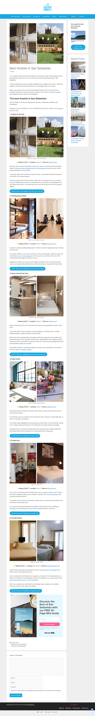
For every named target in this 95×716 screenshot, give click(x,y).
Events (54, 16)
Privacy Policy (76, 708)
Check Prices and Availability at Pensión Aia (24, 513)
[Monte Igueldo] (78, 102)
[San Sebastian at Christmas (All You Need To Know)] (78, 85)
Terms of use (84, 708)
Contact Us (68, 708)
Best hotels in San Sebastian (19, 644)
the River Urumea (25, 349)
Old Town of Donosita (49, 570)
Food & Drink (46, 16)
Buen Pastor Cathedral (24, 168)
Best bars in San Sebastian (18, 646)
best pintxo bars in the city (18, 580)
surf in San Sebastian (25, 256)
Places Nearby (63, 16)
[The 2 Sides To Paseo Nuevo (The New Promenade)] (78, 132)
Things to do (36, 16)
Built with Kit (49, 633)
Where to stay (26, 16)
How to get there (15, 16)
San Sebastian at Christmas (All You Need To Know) (76, 93)
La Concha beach (40, 168)
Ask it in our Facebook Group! (78, 47)
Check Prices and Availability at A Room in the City (27, 191)
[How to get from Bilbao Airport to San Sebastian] (78, 67)
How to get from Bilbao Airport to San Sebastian (78, 75)
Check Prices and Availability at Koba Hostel (25, 436)
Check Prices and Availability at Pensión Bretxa (26, 591)
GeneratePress (30, 704)
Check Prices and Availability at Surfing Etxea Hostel (27, 269)
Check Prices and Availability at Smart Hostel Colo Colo (28, 354)
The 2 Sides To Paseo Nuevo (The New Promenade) (77, 140)
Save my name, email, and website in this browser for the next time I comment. (36, 690)
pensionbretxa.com (53, 566)
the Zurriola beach (52, 494)
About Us (61, 708)
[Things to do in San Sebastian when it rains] (78, 116)
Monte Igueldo (75, 109)
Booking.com (53, 162)
